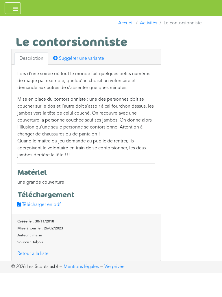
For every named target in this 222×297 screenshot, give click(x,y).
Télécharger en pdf (41, 204)
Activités (148, 23)
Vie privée (114, 267)
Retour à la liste (33, 253)
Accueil (126, 23)
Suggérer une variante (81, 58)
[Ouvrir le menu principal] (13, 8)
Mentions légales (81, 267)
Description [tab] (31, 58)
